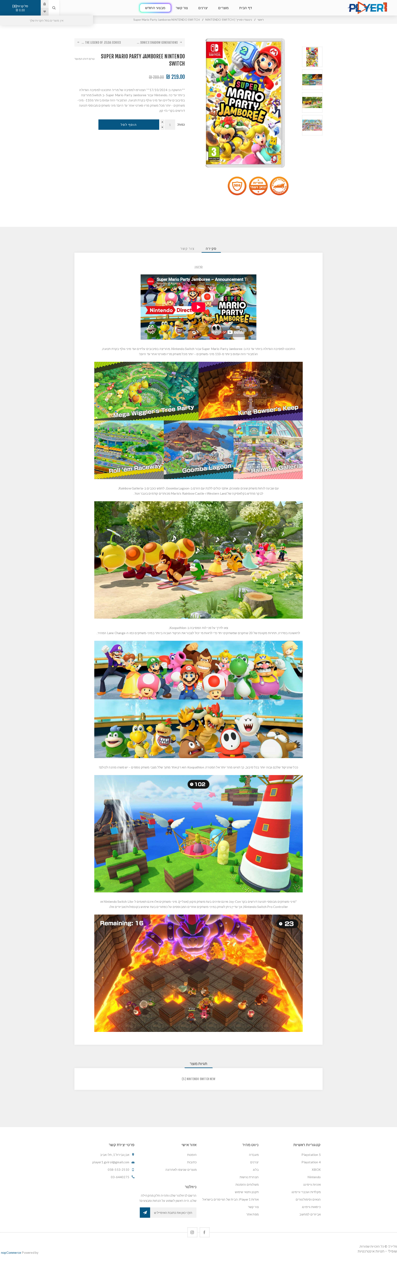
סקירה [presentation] (211, 248)
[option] (312, 57)
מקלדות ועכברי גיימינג (306, 1192)
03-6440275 (120, 1177)
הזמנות (192, 1154)
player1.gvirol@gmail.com (110, 1162)
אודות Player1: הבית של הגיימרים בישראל (230, 1199)
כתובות (192, 1162)
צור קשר (253, 1207)
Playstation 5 (311, 1154)
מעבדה (254, 1154)
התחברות (41, 4)
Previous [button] (312, 42)
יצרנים (254, 1162)
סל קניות (21, 8)
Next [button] (312, 140)
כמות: (181, 124)
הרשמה (145, 1212)
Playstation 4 (311, 1162)
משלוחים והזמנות (247, 1184)
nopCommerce (11, 1252)
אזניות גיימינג (312, 1184)
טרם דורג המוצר (84, 58)
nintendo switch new (201, 1079)
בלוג (256, 1169)
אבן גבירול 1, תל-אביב (114, 1154)
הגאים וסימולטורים (308, 1199)
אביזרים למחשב (310, 1214)
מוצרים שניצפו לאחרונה (181, 1169)
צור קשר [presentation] (187, 248)
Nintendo (314, 1177)
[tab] (211, 248)
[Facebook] (204, 1232)
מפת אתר (252, 1214)
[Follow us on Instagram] (192, 1232)
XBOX (316, 1169)
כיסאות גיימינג (311, 1207)
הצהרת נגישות (249, 1177)
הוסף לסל (129, 125)
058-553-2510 (118, 1169)
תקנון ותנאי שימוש (247, 1192)
